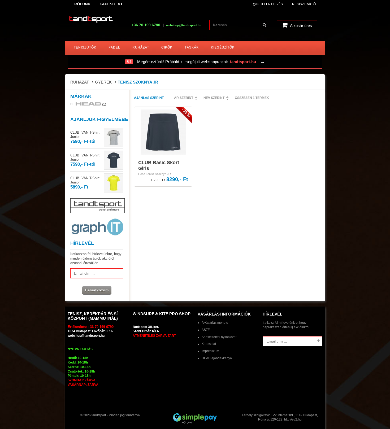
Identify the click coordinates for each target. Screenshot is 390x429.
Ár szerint (183, 98)
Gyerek (103, 82)
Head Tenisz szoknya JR (154, 174)
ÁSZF (206, 330)
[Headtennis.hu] (91, 20)
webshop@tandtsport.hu (86, 336)
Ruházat (79, 82)
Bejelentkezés (269, 4)
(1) (103, 104)
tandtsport (99, 415)
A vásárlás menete (215, 323)
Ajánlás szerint (149, 98)
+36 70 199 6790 (146, 25)
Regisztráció (304, 4)
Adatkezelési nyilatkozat (219, 337)
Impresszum (210, 351)
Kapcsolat (209, 344)
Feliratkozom (97, 290)
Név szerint (213, 98)
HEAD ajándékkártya (217, 358)
